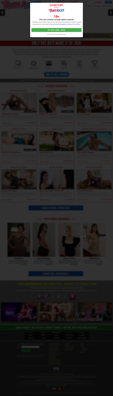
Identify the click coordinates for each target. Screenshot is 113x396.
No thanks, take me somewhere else (56, 34)
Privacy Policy (76, 24)
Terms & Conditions (55, 24)
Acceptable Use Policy (65, 24)
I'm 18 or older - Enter (56, 30)
